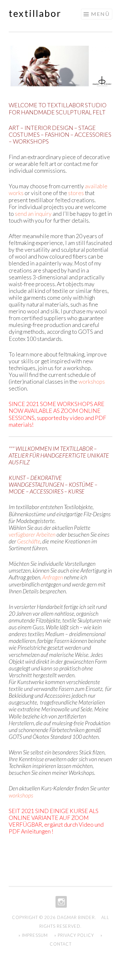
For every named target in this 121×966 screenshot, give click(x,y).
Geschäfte (28, 541)
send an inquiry (33, 213)
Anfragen (52, 577)
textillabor (35, 13)
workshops (91, 381)
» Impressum (33, 935)
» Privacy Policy (74, 935)
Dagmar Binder (76, 917)
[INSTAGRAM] (60, 902)
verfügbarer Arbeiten (32, 534)
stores (76, 193)
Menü (100, 14)
